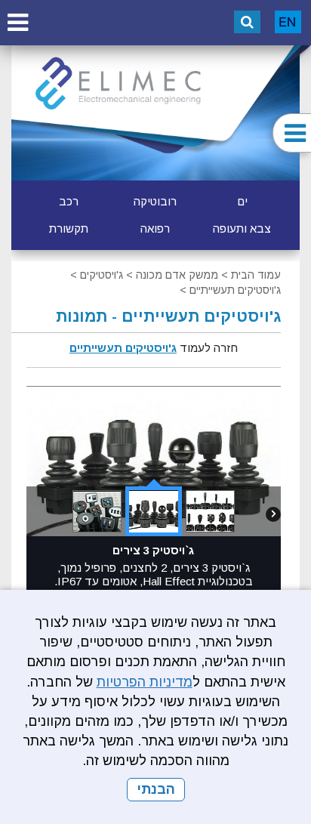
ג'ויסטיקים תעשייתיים (235, 290)
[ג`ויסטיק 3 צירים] (153, 511)
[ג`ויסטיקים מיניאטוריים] (210, 511)
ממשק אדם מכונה (177, 275)
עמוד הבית (256, 275)
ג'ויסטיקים (101, 275)
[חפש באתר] (247, 21)
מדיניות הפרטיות (144, 682)
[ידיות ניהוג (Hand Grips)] (97, 511)
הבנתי (156, 789)
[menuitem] (242, 201)
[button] (17, 22)
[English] (288, 22)
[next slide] (273, 521)
